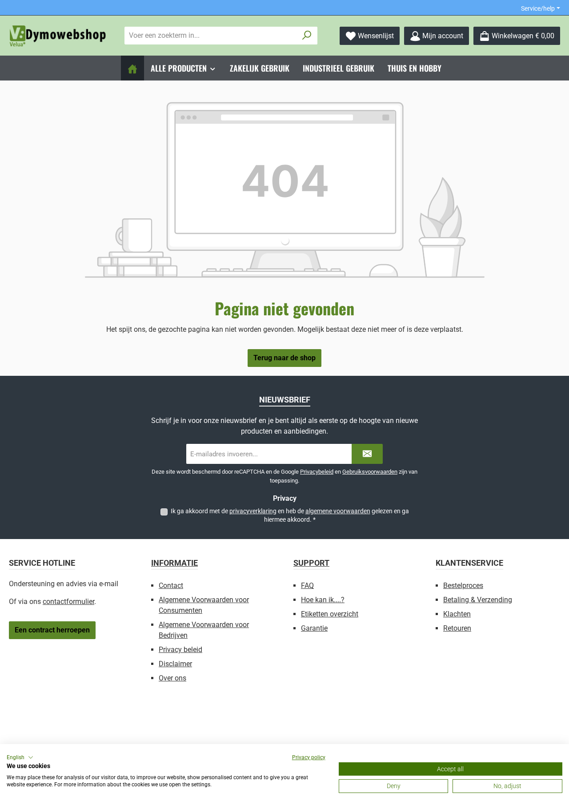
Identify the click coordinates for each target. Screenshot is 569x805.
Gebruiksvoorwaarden (369, 471)
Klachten (457, 614)
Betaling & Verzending (477, 600)
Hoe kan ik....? (323, 600)
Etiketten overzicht (329, 614)
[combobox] (210, 35)
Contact (171, 585)
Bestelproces (463, 585)
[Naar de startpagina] (58, 36)
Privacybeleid (316, 471)
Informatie (174, 563)
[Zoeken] (307, 35)
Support (311, 563)
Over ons (172, 678)
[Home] (132, 68)
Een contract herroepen (52, 630)
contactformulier (68, 601)
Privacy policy (308, 757)
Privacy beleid (180, 649)
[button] (20, 757)
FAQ (307, 585)
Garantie (314, 628)
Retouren (457, 628)
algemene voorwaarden (337, 511)
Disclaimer (175, 664)
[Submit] (367, 454)
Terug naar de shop (284, 358)
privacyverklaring (252, 511)
